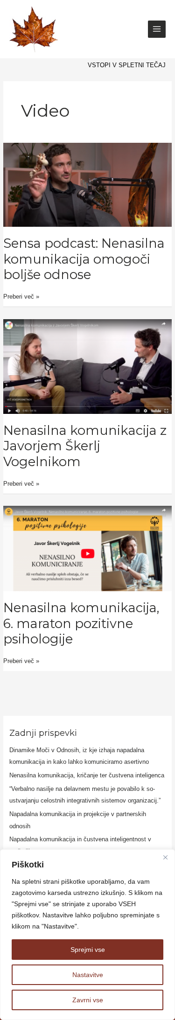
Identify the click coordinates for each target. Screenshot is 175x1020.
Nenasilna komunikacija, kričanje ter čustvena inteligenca (86, 775)
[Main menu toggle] (157, 29)
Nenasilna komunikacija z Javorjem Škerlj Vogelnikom (85, 446)
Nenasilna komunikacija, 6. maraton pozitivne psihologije (81, 623)
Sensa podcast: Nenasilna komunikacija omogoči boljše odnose (84, 259)
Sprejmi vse (87, 949)
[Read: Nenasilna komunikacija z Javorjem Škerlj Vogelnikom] (87, 366)
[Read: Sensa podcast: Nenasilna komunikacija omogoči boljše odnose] (87, 184)
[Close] (165, 857)
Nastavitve (87, 974)
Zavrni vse (87, 1000)
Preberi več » (21, 296)
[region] (87, 934)
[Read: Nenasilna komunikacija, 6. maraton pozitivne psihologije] (87, 548)
